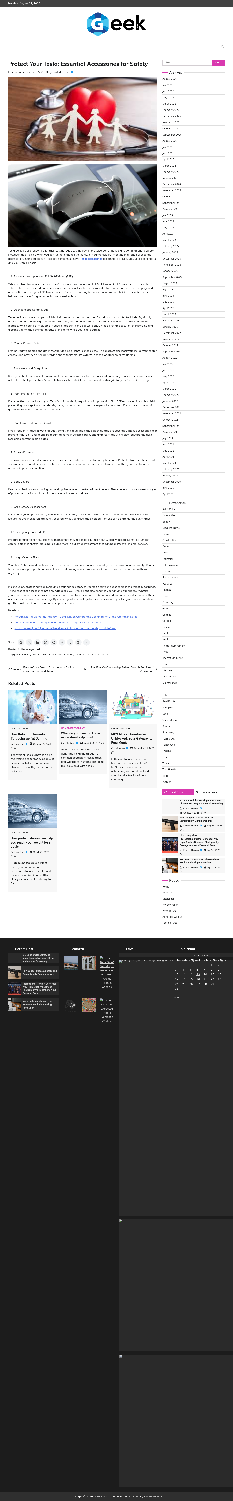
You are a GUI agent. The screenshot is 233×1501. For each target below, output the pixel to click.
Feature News (170, 577)
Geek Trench (101, 1496)
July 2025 (167, 147)
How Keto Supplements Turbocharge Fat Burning (29, 736)
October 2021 (170, 419)
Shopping (167, 707)
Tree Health (169, 769)
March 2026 (169, 103)
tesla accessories (62, 654)
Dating (166, 546)
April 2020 (168, 494)
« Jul (176, 997)
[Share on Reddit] (62, 642)
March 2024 (169, 240)
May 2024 (168, 227)
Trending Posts (208, 792)
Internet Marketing (172, 658)
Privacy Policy (170, 904)
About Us (167, 892)
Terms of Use (169, 922)
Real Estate (168, 701)
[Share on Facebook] (21, 642)
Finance (166, 589)
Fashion (166, 571)
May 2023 (168, 302)
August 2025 (169, 140)
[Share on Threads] (78, 642)
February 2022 (170, 394)
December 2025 (171, 116)
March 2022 (169, 388)
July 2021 (167, 438)
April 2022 (168, 382)
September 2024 (172, 202)
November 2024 (171, 190)
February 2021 (170, 469)
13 (198, 974)
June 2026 (168, 91)
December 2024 (171, 184)
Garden (166, 620)
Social (165, 713)
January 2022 (170, 401)
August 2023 (169, 283)
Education (167, 558)
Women (166, 781)
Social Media (169, 720)
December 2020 (171, 481)
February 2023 (170, 320)
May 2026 (168, 97)
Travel (165, 757)
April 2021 (168, 457)
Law (164, 664)
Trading (166, 750)
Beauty (166, 521)
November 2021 (171, 413)
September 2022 (172, 351)
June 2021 (168, 444)
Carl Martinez (61, 72)
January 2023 (170, 326)
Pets (164, 695)
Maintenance (169, 682)
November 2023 (171, 264)
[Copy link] (86, 642)
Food (165, 596)
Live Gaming (169, 676)
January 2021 (170, 475)
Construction (169, 540)
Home (165, 886)
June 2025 (168, 153)
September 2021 (172, 425)
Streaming (168, 732)
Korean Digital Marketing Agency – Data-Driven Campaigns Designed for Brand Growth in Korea (76, 616)
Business (24, 654)
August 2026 (169, 78)
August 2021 (169, 432)
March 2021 (169, 463)
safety (46, 654)
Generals (167, 627)
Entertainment (170, 565)
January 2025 (170, 178)
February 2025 (170, 171)
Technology (168, 738)
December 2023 (171, 258)
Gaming (166, 614)
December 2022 (171, 333)
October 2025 (170, 128)
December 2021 (171, 407)
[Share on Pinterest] (53, 642)
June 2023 (168, 295)
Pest (164, 689)
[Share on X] (29, 642)
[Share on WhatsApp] (45, 642)
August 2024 (169, 209)
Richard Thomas (191, 808)
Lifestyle (167, 670)
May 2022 (168, 376)
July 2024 (167, 215)
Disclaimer (168, 898)
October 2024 (170, 196)
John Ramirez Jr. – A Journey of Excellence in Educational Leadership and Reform (65, 628)
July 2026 (167, 85)
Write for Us (169, 910)
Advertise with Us (172, 916)
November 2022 (171, 339)
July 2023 (167, 289)
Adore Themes (153, 1496)
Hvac (165, 651)
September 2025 (172, 134)
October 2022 (170, 345)
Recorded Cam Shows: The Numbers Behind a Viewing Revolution (37, 1004)
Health (166, 633)
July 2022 (167, 364)
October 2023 (170, 270)
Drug (165, 552)
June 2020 (168, 487)
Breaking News (171, 527)
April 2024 (168, 233)
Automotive (168, 515)
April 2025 (168, 159)
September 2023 (172, 277)
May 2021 (168, 450)
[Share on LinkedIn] (37, 642)
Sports (166, 726)
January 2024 (170, 252)
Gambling (167, 602)
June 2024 (168, 221)
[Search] (222, 46)
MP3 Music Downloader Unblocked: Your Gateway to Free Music (131, 738)
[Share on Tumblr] (70, 642)
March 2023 (169, 314)
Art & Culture (169, 509)
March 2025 (169, 165)
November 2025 (171, 122)
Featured (167, 583)
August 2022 (169, 357)
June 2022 (168, 370)
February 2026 (170, 110)
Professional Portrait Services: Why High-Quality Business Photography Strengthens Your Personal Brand (199, 842)
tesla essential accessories (91, 654)
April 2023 (168, 308)
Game (165, 608)
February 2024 (170, 246)
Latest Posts (176, 792)
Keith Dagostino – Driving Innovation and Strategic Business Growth (57, 622)
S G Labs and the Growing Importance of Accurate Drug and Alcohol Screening (38, 958)
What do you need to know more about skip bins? (80, 735)
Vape (165, 775)
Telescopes (168, 744)
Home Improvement (73, 728)
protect (36, 654)
